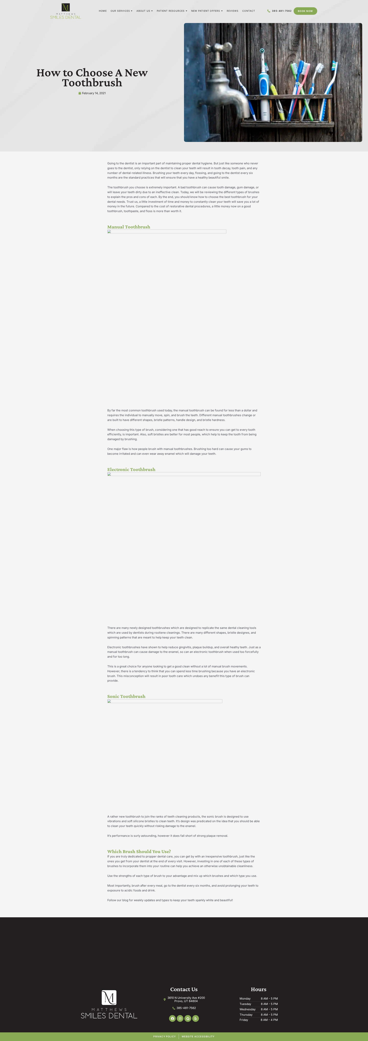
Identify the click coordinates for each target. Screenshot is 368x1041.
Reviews (232, 10)
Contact (248, 10)
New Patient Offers (205, 10)
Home (103, 10)
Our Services (120, 10)
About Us (143, 10)
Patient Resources (171, 10)
